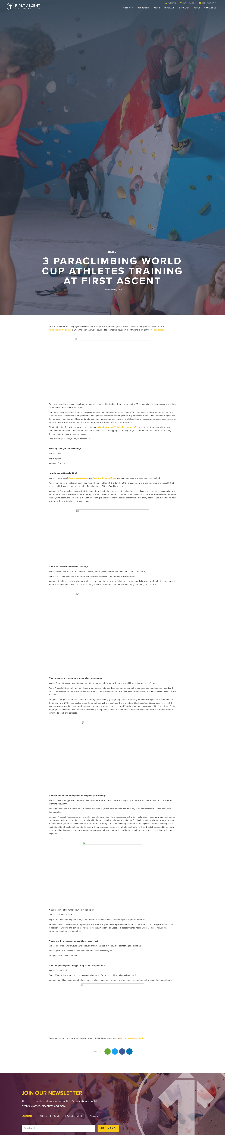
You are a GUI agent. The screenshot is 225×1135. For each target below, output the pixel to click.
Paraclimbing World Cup (60, 330)
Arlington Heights (75, 1116)
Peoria (57, 1116)
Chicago (43, 1116)
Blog (112, 252)
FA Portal (172, 3)
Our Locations (189, 3)
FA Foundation (156, 330)
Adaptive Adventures (78, 478)
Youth (157, 8)
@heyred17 (110, 427)
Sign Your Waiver (210, 3)
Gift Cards (184, 8)
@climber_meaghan (126, 427)
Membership (143, 8)
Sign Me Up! (108, 1128)
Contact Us (210, 8)
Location (27, 1116)
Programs (169, 8)
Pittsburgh (94, 1116)
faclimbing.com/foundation (132, 1038)
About (197, 8)
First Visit (128, 8)
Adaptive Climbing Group (104, 478)
